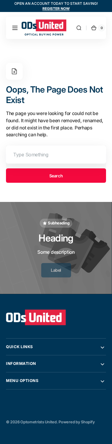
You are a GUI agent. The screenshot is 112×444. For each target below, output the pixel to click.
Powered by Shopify (77, 422)
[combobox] (56, 155)
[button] (15, 27)
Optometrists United (38, 422)
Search (56, 175)
